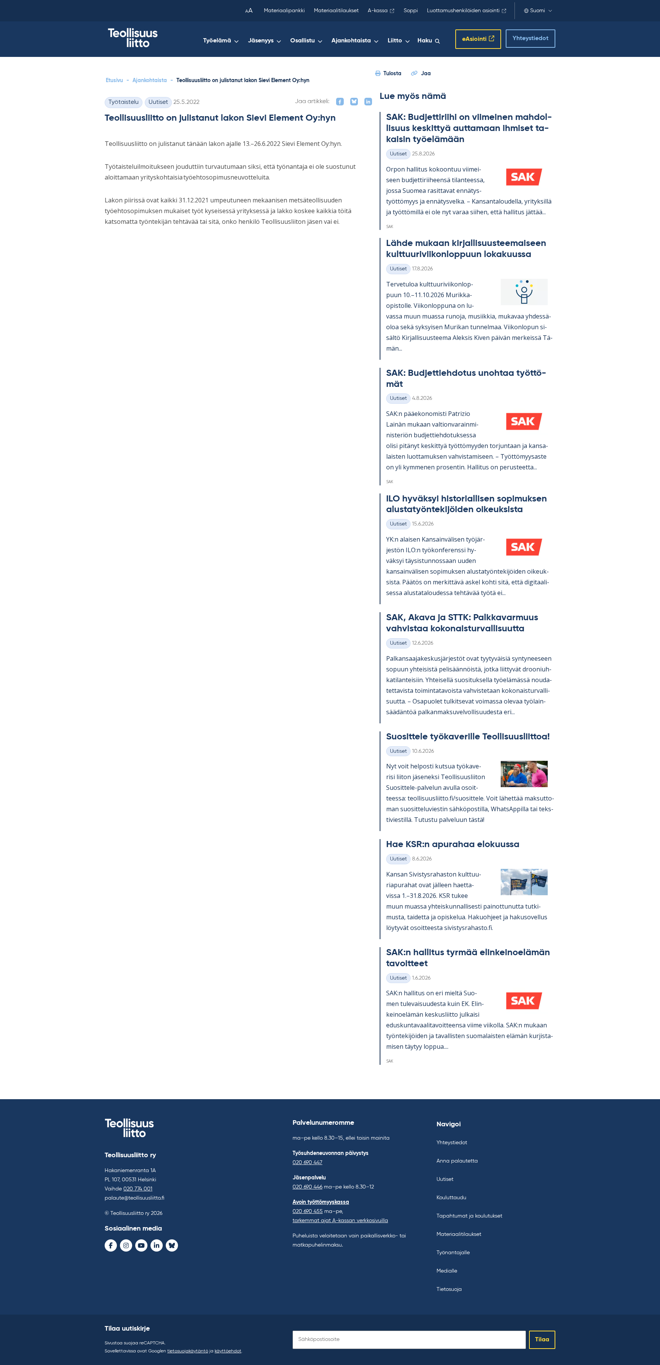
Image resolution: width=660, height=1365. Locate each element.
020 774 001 (137, 1189)
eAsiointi (474, 39)
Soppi (411, 10)
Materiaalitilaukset (336, 10)
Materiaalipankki (284, 10)
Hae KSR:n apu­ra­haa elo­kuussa (452, 844)
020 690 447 (307, 1162)
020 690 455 (308, 1211)
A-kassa (378, 10)
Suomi (537, 10)
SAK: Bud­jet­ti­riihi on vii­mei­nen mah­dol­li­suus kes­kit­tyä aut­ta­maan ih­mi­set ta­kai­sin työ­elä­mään (469, 128)
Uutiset (158, 102)
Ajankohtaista (351, 41)
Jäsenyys (260, 41)
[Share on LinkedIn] (368, 101)
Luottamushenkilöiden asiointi (463, 10)
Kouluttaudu (451, 1197)
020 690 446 (307, 1187)
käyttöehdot (228, 1351)
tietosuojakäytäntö (187, 1351)
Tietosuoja (449, 1289)
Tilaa (542, 1340)
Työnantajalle (453, 1252)
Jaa (426, 73)
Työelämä (217, 41)
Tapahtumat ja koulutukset (469, 1216)
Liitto (395, 41)
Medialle (447, 1271)
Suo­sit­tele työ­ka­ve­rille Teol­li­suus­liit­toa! (468, 736)
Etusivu (114, 80)
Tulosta (392, 73)
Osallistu (302, 41)
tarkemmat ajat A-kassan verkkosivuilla (340, 1220)
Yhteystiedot (530, 39)
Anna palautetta (457, 1161)
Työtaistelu (123, 102)
